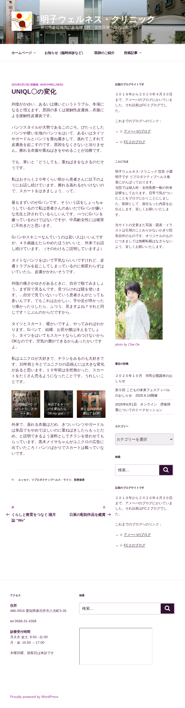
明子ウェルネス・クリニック (98, 19)
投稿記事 (131, 53)
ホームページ (22, 53)
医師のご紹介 (104, 53)
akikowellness (51, 84)
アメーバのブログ (137, 131)
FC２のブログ (134, 142)
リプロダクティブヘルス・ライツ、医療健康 (58, 479)
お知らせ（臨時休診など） (65, 53)
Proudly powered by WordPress (34, 697)
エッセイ (23, 479)
